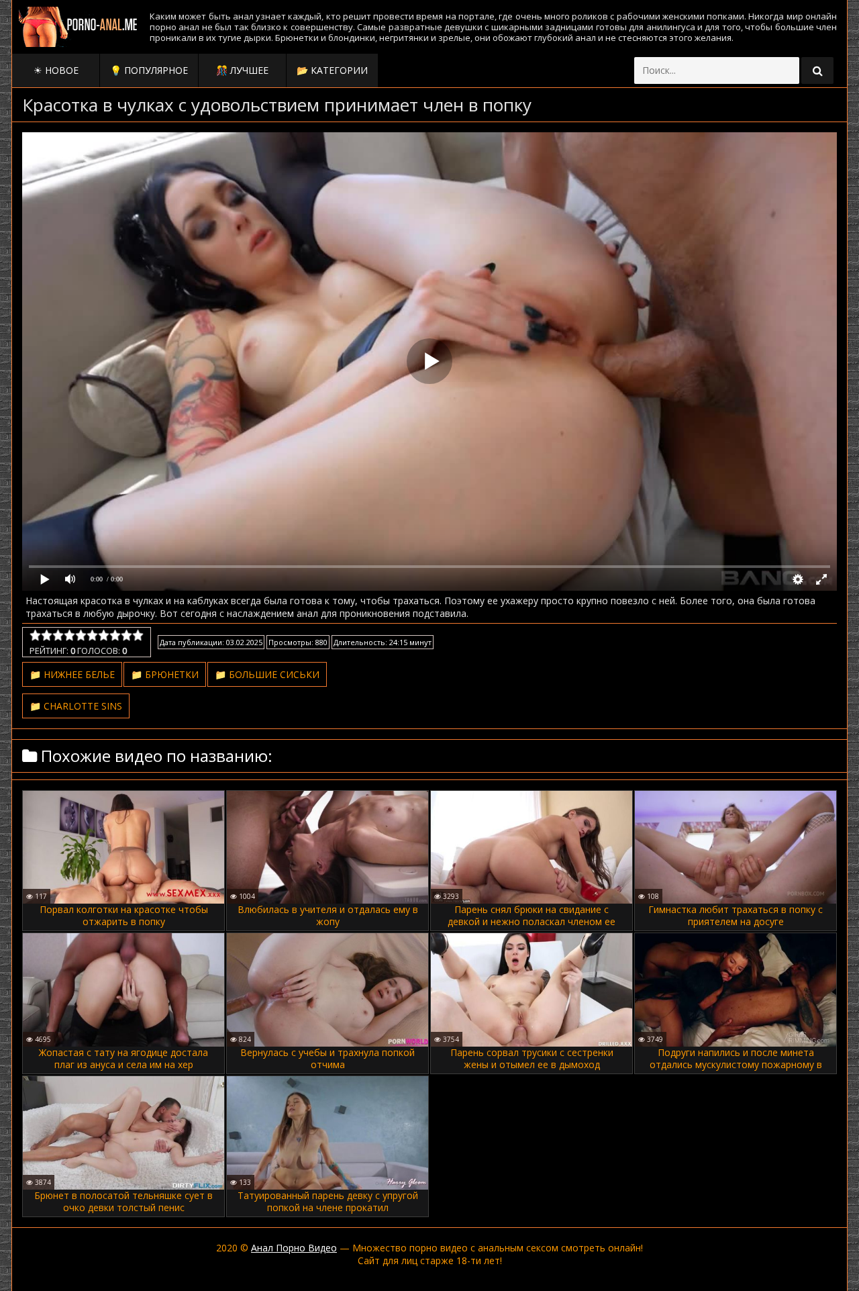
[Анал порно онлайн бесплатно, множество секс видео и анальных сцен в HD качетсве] (79, 27)
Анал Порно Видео (294, 1247)
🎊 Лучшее (242, 70)
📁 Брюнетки (165, 674)
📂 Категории (332, 70)
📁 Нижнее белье (72, 674)
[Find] (817, 70)
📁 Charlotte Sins (76, 706)
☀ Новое (56, 70)
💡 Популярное (149, 70)
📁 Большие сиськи (267, 674)
